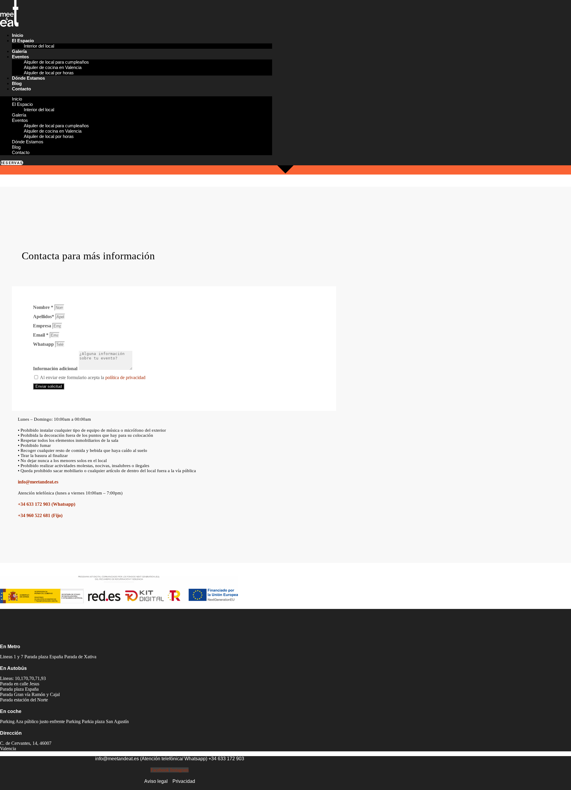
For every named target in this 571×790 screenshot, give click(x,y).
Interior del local (39, 45)
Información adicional (56, 368)
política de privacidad (125, 377)
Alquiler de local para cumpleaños (56, 62)
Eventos (20, 56)
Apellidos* (44, 316)
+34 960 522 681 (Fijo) (40, 515)
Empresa (42, 325)
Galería (19, 51)
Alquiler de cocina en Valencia (52, 67)
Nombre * (43, 307)
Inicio (17, 35)
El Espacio (23, 40)
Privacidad (183, 781)
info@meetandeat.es (38, 481)
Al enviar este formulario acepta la (92, 377)
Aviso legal (156, 781)
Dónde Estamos (28, 78)
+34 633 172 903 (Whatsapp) (46, 504)
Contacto (21, 88)
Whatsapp (44, 344)
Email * (41, 334)
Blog (17, 83)
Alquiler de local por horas (49, 72)
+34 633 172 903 (226, 758)
